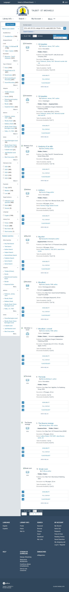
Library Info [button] (7, 19)
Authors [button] (5, 112)
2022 (6, 178)
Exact (39, 534)
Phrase (39, 531)
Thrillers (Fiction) (9, 92)
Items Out (57, 528)
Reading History (59, 537)
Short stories (8, 231)
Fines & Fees (58, 534)
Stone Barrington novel (11, 140)
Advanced (40, 537)
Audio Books (8, 75)
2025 (6, 169)
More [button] (50, 19)
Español (5, 528)
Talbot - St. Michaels (43, 10)
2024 (6, 172)
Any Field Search (9, 243)
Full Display (46, 79)
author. (50, 46)
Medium (7, 190)
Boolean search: (27, 25)
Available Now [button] (7, 32)
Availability (45, 75)
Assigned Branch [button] (7, 40)
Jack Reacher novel (10, 152)
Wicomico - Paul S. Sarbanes (10, 57)
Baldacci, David (9, 123)
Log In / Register (59, 545)
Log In (66, 2)
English (7, 215)
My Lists (40, 539)
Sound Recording (10, 82)
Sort (54, 35)
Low (6, 193)
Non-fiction (8, 228)
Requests (57, 531)
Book (6, 67)
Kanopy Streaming (25, 557)
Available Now (9, 36)
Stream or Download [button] (24, 552)
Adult (6, 205)
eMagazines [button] (41, 552)
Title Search (7, 246)
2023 (6, 175)
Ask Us (22, 531)
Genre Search (8, 261)
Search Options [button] (28, 31)
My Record (57, 526)
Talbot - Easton (9, 51)
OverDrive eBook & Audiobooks (25, 565)
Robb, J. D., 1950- (9, 131)
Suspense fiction (9, 107)
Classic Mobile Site (59, 586)
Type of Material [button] (7, 64)
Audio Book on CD (10, 70)
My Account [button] (36, 19)
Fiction (7, 223)
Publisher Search (9, 258)
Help (4, 552)
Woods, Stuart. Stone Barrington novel (11, 127)
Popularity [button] (5, 184)
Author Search (8, 249)
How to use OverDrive (23, 569)
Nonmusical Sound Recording (10, 78)
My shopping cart (59, 542)
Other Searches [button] (7, 240)
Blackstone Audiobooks (23, 560)
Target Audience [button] (7, 197)
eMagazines (41, 555)
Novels (6, 96)
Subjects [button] (5, 88)
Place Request (46, 83)
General (7, 208)
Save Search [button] (10, 24)
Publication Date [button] (7, 163)
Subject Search (8, 252)
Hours (22, 528)
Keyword (40, 526)
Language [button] (5, 212)
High (6, 187)
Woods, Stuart (9, 121)
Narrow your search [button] (8, 29)
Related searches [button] (7, 236)
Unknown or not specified (9, 201)
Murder (7, 104)
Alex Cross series (9, 157)
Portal (22, 526)
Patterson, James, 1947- (10, 117)
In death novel (9, 149)
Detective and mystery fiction (11, 100)
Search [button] (22, 19)
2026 (6, 166)
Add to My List (44, 86)
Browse (39, 528)
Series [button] (4, 137)
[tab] (10, 29)
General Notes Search (10, 255)
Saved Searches (59, 539)
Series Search (8, 264)
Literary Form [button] (6, 219)
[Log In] (63, 2)
